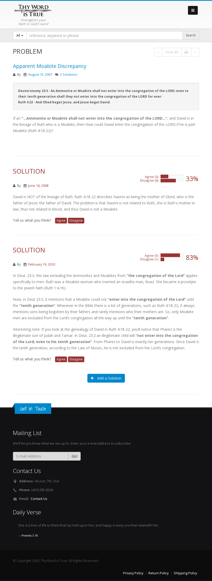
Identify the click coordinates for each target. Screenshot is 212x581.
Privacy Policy (133, 573)
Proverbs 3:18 (29, 535)
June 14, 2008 (38, 185)
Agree (61, 220)
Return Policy (158, 573)
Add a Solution (109, 378)
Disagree (76, 220)
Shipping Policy (185, 573)
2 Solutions (68, 74)
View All (171, 52)
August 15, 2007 (40, 74)
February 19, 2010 (41, 264)
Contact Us (39, 499)
